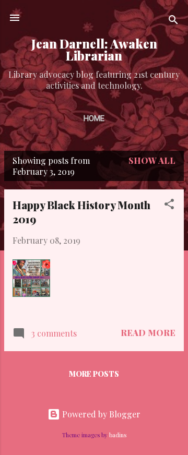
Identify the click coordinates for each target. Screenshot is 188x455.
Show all (151, 160)
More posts (94, 374)
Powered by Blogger (100, 414)
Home (94, 118)
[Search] (173, 21)
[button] (169, 205)
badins (117, 435)
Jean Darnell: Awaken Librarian (94, 49)
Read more (148, 332)
